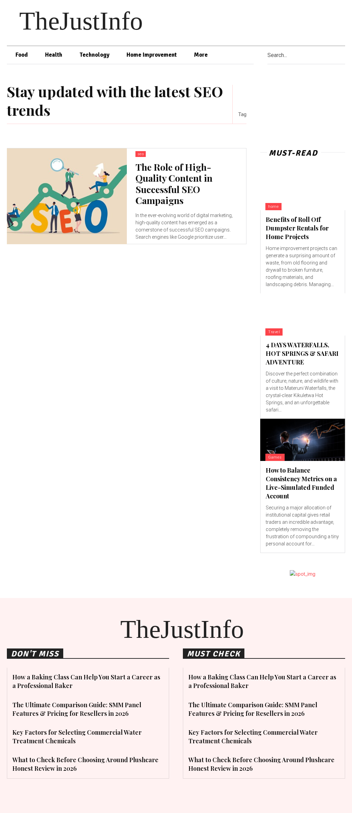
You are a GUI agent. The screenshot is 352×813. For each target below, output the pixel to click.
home (273, 206)
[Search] (342, 55)
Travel (274, 332)
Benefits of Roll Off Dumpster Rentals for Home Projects (297, 228)
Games (275, 457)
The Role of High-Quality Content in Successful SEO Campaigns (173, 183)
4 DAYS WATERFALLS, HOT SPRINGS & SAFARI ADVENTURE (302, 353)
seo (141, 154)
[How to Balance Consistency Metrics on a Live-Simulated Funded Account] (302, 440)
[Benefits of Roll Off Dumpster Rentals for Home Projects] (302, 189)
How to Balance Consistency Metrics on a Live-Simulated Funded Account (301, 483)
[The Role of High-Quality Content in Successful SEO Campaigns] (67, 196)
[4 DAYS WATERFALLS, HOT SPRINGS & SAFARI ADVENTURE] (302, 314)
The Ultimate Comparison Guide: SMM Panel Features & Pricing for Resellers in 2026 (76, 709)
